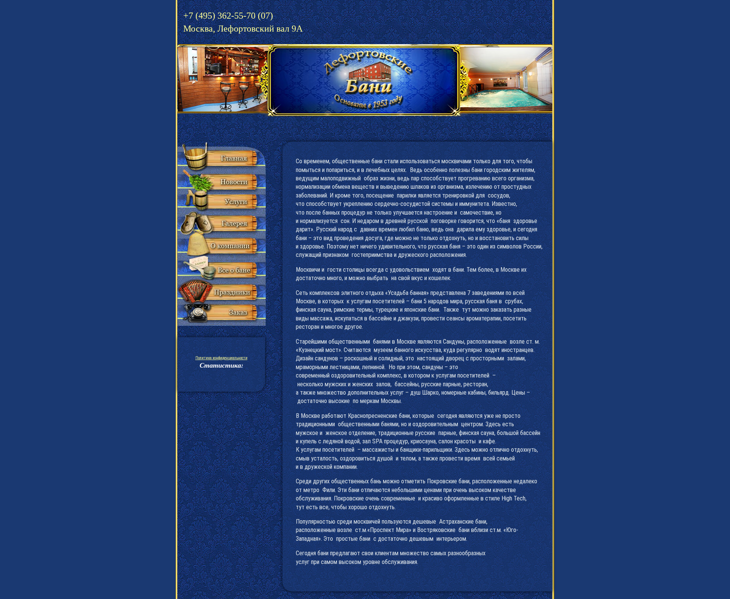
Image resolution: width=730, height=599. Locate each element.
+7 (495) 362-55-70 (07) (243, 22)
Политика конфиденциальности (221, 358)
